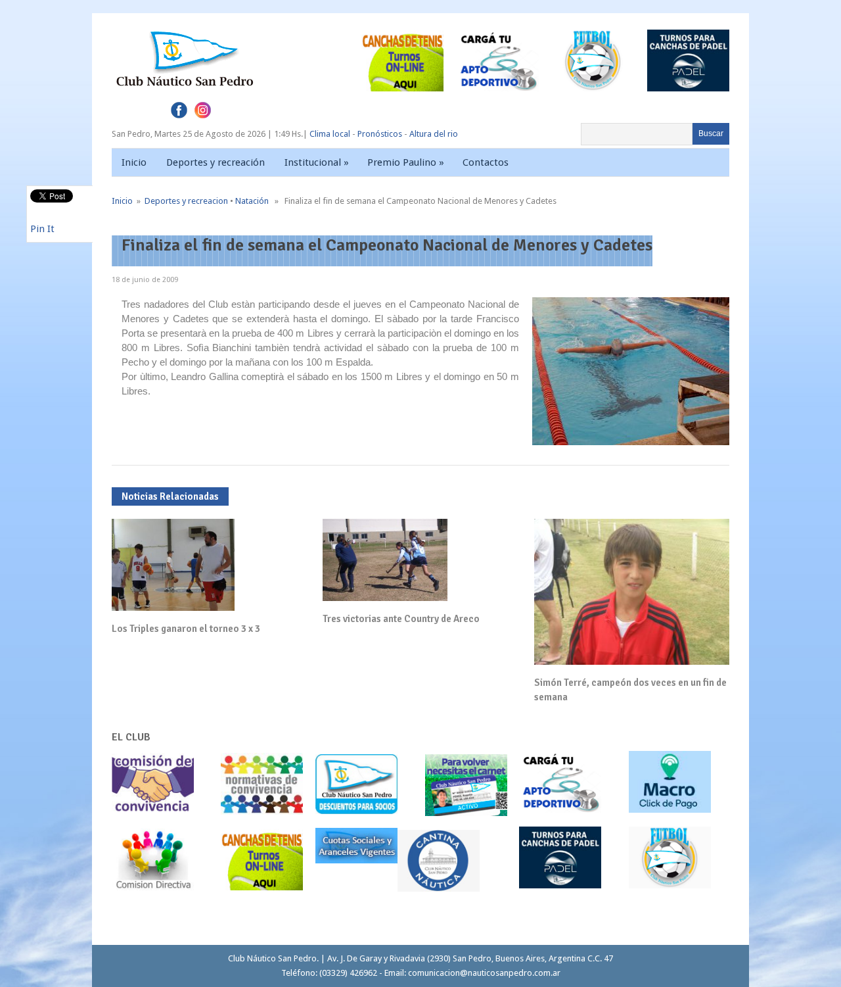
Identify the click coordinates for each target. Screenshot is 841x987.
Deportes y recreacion (186, 201)
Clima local (329, 134)
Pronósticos (379, 134)
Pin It (42, 229)
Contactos (486, 162)
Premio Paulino (405, 162)
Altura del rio (433, 134)
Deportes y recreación (215, 162)
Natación (252, 201)
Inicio (134, 162)
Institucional (316, 162)
